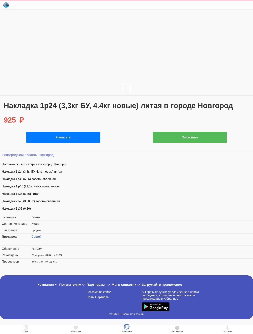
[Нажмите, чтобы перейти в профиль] (34, 241)
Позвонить (190, 137)
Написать (63, 137)
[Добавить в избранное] (235, 4)
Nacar (115, 313)
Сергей (36, 236)
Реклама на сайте (98, 292)
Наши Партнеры (97, 297)
